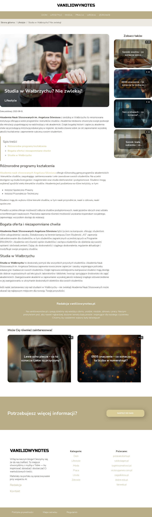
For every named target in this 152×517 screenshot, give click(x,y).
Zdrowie (104, 15)
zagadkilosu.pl (121, 475)
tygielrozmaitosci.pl (122, 465)
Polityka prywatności (22, 512)
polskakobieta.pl (121, 456)
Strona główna (8, 22)
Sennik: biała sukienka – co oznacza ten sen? (133, 144)
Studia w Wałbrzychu (20, 155)
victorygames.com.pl (121, 470)
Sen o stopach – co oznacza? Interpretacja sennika (133, 114)
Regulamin (72, 512)
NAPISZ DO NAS (125, 413)
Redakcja (16, 485)
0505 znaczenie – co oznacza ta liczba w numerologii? (111, 358)
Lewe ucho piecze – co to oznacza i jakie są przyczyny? (41, 358)
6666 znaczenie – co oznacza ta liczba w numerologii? (133, 84)
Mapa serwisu (50, 512)
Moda (69, 15)
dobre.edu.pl (121, 479)
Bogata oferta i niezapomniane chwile (29, 150)
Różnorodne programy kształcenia (27, 146)
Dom (44, 15)
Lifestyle (56, 15)
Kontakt (15, 491)
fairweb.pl (122, 484)
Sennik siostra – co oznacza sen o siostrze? (133, 54)
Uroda (91, 15)
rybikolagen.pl (121, 460)
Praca (80, 15)
